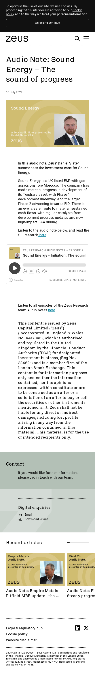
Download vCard (36, 519)
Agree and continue (47, 22)
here (42, 235)
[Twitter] (86, 628)
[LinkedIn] (77, 628)
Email (28, 514)
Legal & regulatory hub (24, 628)
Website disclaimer (21, 640)
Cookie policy (17, 634)
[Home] (17, 43)
